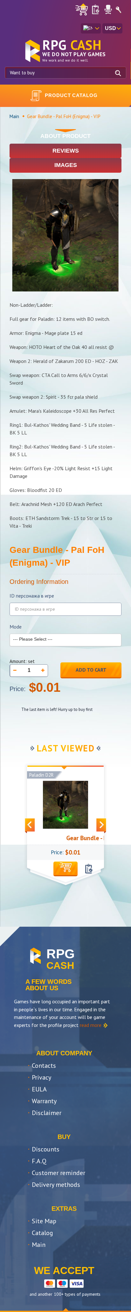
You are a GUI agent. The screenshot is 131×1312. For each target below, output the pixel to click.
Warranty (44, 1101)
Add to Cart (91, 670)
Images (65, 165)
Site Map (44, 1221)
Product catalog (71, 95)
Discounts (45, 1149)
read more (90, 1025)
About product (65, 136)
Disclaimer (46, 1113)
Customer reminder (58, 1173)
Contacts (44, 1065)
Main (14, 116)
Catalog (42, 1233)
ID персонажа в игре (32, 596)
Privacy (41, 1077)
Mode (16, 627)
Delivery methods (56, 1184)
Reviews (65, 150)
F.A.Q (39, 1161)
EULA (39, 1089)
